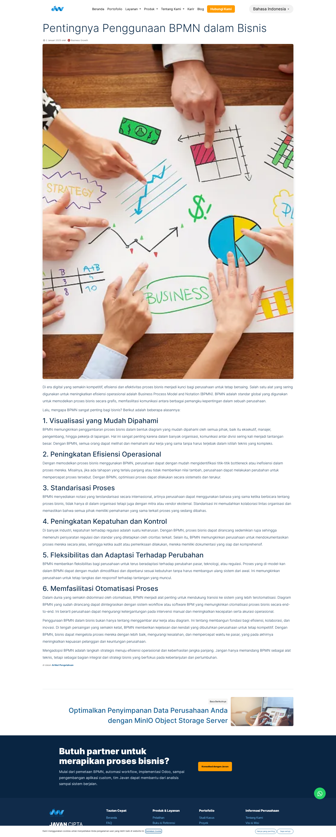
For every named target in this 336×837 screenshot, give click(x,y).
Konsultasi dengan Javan (215, 766)
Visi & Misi (252, 823)
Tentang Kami (254, 817)
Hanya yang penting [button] (266, 831)
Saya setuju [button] (285, 831)
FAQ (109, 823)
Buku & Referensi (164, 823)
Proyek (203, 823)
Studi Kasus (206, 817)
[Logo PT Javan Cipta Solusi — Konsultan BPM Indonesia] (58, 9)
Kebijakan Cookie (153, 831)
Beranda (111, 817)
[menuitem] (98, 9)
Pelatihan (158, 817)
